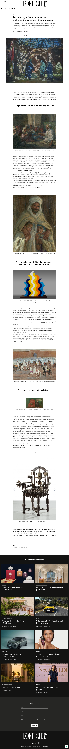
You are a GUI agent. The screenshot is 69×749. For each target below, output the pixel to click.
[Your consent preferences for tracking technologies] (66, 746)
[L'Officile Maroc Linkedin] (39, 743)
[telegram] (14, 9)
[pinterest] (5, 9)
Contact (29, 746)
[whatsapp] (12, 9)
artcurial (23, 547)
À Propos (23, 746)
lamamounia (16, 547)
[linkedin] (7, 9)
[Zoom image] (34, 131)
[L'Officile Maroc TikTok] (36, 743)
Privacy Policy (40, 722)
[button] (55, 225)
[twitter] (10, 9)
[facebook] (3, 9)
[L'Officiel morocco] (34, 4)
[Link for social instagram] (33, 743)
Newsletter (56, 1)
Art (14, 14)
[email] (1, 9)
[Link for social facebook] (30, 743)
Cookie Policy (44, 746)
